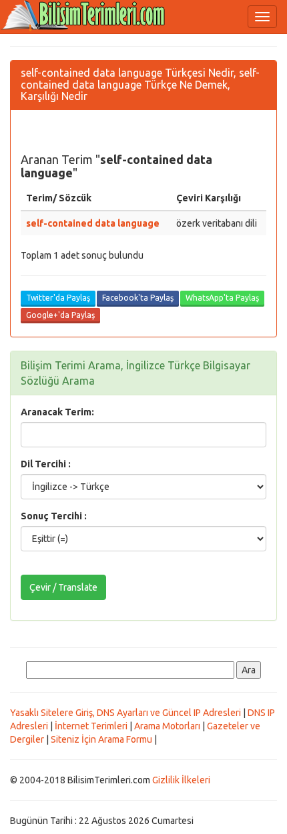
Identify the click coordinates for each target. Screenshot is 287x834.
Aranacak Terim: (57, 412)
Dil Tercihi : (46, 464)
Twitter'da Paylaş (58, 297)
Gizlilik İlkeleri (181, 780)
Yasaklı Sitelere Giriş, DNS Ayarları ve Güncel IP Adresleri (125, 712)
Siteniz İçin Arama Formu (101, 739)
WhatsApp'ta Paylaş (222, 297)
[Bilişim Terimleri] (87, 16)
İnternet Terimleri (91, 726)
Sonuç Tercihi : (54, 516)
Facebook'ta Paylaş (138, 297)
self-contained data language (93, 223)
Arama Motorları (167, 726)
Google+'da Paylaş (60, 315)
